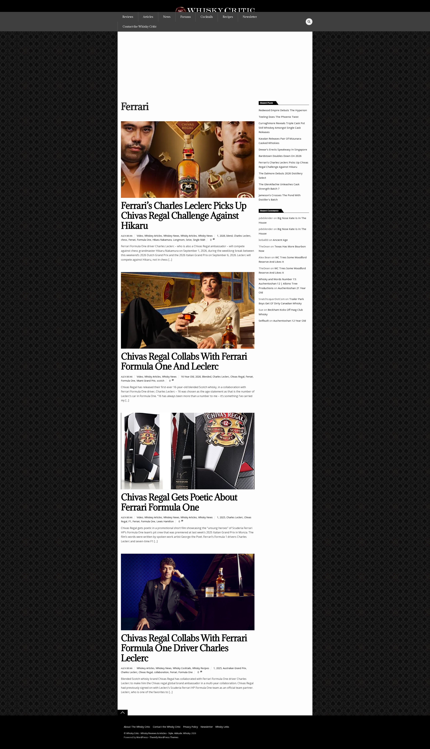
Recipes (228, 17)
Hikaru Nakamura (162, 239)
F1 (129, 521)
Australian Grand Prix (234, 668)
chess (124, 239)
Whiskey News (171, 235)
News (166, 17)
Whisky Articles (189, 235)
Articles (148, 17)
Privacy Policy (190, 726)
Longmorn (179, 239)
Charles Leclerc (242, 235)
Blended (206, 376)
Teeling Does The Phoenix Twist (278, 116)
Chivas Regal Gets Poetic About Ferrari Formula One (179, 502)
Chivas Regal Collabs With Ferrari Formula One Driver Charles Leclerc (184, 648)
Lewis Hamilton (165, 521)
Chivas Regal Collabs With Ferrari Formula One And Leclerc (184, 361)
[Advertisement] (215, 65)
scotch (160, 380)
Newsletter (250, 17)
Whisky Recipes (200, 668)
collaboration (161, 672)
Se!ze (189, 239)
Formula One (144, 239)
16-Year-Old (187, 376)
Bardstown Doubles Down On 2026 (280, 156)
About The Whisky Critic (137, 726)
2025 (222, 517)
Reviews (127, 17)
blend (229, 235)
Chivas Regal (237, 376)
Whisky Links (222, 726)
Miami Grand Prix (146, 380)
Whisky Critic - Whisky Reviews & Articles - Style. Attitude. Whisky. (158, 733)
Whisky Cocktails (182, 668)
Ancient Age (280, 239)
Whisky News (205, 235)
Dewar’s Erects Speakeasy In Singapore (283, 149)
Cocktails (207, 17)
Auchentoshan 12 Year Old (289, 320)
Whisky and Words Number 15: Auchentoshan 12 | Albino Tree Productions (278, 283)
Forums (185, 17)
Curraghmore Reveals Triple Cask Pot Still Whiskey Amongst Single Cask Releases (282, 127)
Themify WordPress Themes (164, 737)
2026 (222, 235)
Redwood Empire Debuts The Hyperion (283, 110)
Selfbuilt (264, 320)
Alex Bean (127, 235)
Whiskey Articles (153, 235)
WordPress (142, 737)
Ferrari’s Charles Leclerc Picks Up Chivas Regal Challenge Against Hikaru (183, 215)
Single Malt (199, 239)
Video (140, 235)
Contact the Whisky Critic (140, 26)
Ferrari (132, 239)
